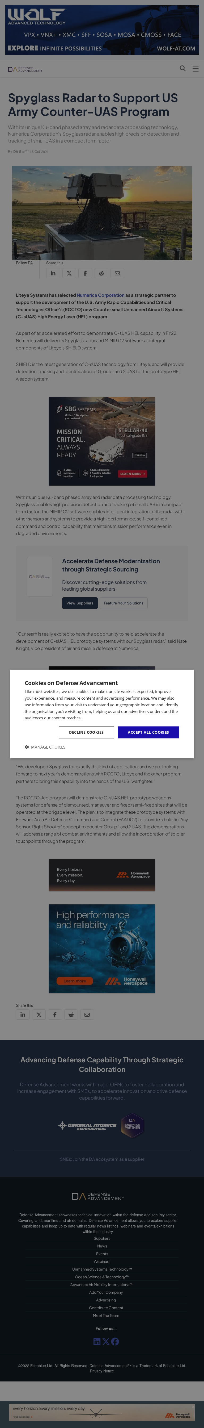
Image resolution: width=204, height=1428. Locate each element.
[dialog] (102, 714)
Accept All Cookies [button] (148, 732)
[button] (45, 747)
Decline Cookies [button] (86, 732)
